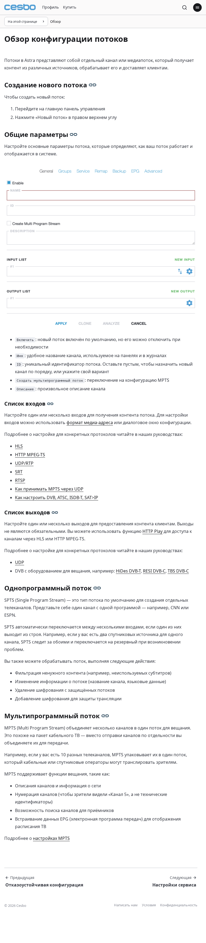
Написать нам (126, 905)
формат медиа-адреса (90, 422)
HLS (19, 446)
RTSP (20, 480)
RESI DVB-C (154, 571)
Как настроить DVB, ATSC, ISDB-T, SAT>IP (56, 497)
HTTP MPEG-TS (30, 455)
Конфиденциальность (178, 905)
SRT (19, 472)
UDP (19, 562)
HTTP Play (152, 531)
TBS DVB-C (178, 571)
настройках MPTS (51, 838)
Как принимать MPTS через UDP (49, 489)
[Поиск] (184, 7)
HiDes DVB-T (128, 571)
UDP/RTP (24, 463)
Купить (69, 7)
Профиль (50, 7)
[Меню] (197, 7)
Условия (149, 905)
